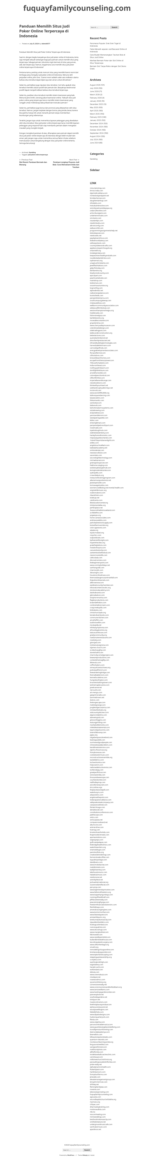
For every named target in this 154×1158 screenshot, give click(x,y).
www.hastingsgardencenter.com (102, 992)
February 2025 (96, 117)
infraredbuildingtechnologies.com (103, 343)
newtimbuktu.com (97, 223)
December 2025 (96, 104)
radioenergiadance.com (99, 293)
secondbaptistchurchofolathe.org (103, 1099)
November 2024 (96, 127)
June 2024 (94, 143)
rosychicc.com (95, 535)
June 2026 (94, 91)
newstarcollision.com (98, 453)
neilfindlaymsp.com (97, 782)
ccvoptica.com (95, 959)
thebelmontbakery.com (99, 240)
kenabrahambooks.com (99, 615)
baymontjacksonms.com (99, 730)
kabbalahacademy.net (98, 448)
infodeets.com (95, 203)
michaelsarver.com (97, 460)
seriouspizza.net (96, 820)
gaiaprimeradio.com (98, 695)
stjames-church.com (98, 647)
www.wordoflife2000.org (99, 393)
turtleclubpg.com (96, 770)
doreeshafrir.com (96, 652)
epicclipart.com (96, 275)
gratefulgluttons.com (98, 545)
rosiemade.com (96, 428)
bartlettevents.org (97, 318)
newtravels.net (95, 235)
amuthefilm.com (96, 620)
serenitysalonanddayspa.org (101, 208)
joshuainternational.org (99, 882)
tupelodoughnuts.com (98, 430)
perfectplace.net (96, 507)
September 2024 (97, 133)
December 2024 (96, 123)
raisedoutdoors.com (98, 383)
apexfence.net (95, 1129)
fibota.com (94, 1019)
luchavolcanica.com (97, 762)
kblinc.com (94, 420)
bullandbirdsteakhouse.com (101, 939)
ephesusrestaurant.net (99, 1007)
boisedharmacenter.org (99, 525)
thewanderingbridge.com (100, 672)
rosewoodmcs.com (97, 979)
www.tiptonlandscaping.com (101, 954)
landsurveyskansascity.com (100, 919)
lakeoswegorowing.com (99, 1092)
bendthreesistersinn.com (100, 747)
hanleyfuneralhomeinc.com (100, 435)
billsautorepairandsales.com (101, 1037)
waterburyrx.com (97, 792)
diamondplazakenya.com (100, 1032)
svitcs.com (94, 817)
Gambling (32, 152)
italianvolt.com (95, 405)
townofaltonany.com (98, 732)
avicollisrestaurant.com (99, 785)
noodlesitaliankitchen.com (100, 258)
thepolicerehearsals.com (99, 580)
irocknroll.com (95, 390)
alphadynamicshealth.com (100, 1067)
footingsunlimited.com (99, 924)
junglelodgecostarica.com (100, 707)
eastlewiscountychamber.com (101, 585)
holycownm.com (96, 765)
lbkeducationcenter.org (99, 502)
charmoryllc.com (96, 570)
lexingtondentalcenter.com (100, 470)
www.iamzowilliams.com (100, 989)
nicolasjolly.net (95, 625)
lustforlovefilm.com (97, 622)
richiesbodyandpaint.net (99, 195)
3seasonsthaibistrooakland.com (102, 510)
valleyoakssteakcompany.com (101, 802)
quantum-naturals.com (99, 1039)
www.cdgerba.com (97, 1022)
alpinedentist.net (96, 290)
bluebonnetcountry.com (99, 273)
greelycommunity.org (98, 635)
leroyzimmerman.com (98, 1082)
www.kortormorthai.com (100, 912)
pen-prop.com (95, 887)
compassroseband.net (99, 822)
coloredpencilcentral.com (100, 375)
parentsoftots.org (97, 852)
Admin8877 (46, 44)
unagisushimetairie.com (99, 263)
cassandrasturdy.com (98, 550)
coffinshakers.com (97, 665)
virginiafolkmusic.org (98, 490)
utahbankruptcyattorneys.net (101, 388)
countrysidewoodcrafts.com (101, 245)
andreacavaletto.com (98, 520)
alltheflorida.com (96, 1052)
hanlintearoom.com (98, 1072)
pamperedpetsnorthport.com (101, 425)
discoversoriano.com (98, 560)
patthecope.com (96, 815)
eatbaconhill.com (96, 228)
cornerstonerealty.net (98, 984)
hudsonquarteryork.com (99, 1017)
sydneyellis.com (96, 473)
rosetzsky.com (95, 640)
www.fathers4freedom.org (100, 892)
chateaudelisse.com (98, 303)
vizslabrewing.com (97, 410)
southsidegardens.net (98, 997)
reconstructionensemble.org (101, 757)
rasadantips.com (96, 220)
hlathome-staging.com (99, 465)
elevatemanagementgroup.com (102, 1079)
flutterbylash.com (97, 1069)
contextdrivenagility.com (99, 660)
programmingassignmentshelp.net (103, 230)
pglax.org (93, 735)
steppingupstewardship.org (101, 957)
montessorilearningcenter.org (101, 1042)
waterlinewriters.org (98, 847)
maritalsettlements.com (99, 725)
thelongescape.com (97, 702)
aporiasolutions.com (98, 837)
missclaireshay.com (97, 188)
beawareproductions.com (100, 657)
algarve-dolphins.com (98, 715)
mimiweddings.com (98, 1117)
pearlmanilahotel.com (98, 278)
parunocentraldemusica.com (101, 1024)
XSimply (85, 1155)
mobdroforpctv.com (98, 547)
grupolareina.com (97, 323)
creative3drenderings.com (100, 854)
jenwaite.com (95, 1077)
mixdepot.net (95, 977)
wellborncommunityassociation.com (104, 305)
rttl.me (92, 1112)
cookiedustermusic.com (99, 755)
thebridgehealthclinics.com (100, 845)
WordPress (70, 1155)
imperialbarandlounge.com (100, 380)
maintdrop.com (96, 280)
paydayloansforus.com (99, 238)
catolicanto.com (96, 500)
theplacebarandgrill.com (99, 790)
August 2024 (95, 136)
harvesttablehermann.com (100, 345)
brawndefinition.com (98, 602)
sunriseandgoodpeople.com (101, 742)
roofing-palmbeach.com (99, 368)
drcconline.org (95, 787)
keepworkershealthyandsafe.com (103, 255)
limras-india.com (96, 190)
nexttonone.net (96, 877)
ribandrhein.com (96, 495)
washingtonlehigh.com (99, 962)
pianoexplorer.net (97, 994)
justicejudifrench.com (98, 670)
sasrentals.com (96, 455)
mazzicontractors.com (98, 1002)
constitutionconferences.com (101, 812)
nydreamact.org (96, 260)
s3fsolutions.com (96, 355)
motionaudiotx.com (98, 1109)
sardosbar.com (96, 403)
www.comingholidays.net (100, 565)
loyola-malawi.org (97, 532)
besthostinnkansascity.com (100, 1119)
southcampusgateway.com (100, 300)
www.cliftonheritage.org (99, 944)
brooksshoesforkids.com (100, 832)
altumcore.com (96, 825)
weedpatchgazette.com (99, 418)
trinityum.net (95, 999)
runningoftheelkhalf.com (99, 897)
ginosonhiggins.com (98, 720)
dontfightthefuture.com (99, 370)
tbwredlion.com (96, 1034)
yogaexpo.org (95, 515)
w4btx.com (94, 443)
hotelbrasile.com (96, 313)
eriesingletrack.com (97, 423)
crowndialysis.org (97, 475)
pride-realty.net (96, 1064)
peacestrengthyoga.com (99, 902)
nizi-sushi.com (95, 690)
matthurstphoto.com (98, 1049)
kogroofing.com (96, 288)
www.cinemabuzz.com (99, 974)
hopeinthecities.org (97, 542)
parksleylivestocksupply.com (101, 522)
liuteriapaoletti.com (97, 740)
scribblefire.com (96, 512)
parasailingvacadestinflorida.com (103, 1062)
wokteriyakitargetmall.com (100, 468)
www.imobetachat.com (99, 864)
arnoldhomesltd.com (98, 373)
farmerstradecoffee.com (99, 857)
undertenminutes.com (99, 215)
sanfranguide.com (97, 567)
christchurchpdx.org (98, 612)
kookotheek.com (96, 295)
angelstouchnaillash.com (100, 445)
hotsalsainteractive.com (99, 205)
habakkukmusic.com (98, 874)
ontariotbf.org (95, 250)
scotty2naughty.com (98, 650)
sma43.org (94, 947)
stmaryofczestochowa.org (100, 667)
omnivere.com (95, 218)
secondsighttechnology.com (101, 458)
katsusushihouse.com (98, 632)
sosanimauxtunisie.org (99, 285)
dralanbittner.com (97, 413)
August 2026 (95, 85)
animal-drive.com (97, 827)
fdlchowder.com (96, 934)
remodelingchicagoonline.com (102, 949)
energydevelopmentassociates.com (104, 350)
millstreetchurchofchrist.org (101, 1059)
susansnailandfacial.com (99, 884)
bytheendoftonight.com (99, 540)
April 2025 (94, 111)
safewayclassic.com (97, 243)
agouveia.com (95, 1097)
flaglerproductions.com (99, 600)
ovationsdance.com (97, 492)
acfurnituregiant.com (98, 213)
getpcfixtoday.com (97, 268)
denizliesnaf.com (96, 810)
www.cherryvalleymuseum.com (102, 325)
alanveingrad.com (97, 717)
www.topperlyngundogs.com (101, 894)
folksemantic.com (97, 400)
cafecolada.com (96, 557)
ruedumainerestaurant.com (101, 637)
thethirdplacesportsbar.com (101, 1004)
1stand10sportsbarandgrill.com (102, 440)
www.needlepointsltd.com (100, 937)
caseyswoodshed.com (98, 805)
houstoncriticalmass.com (100, 575)
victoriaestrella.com (97, 775)
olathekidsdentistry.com (99, 433)
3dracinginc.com (96, 572)
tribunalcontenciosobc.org (100, 587)
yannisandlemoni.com (98, 415)
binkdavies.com (96, 610)
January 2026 (95, 101)
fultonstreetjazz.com (98, 315)
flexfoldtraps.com (97, 907)
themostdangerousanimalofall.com (104, 577)
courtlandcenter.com (98, 780)
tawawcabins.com (97, 398)
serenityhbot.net (96, 879)
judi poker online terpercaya (38, 155)
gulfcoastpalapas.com (98, 842)
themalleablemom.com (99, 675)
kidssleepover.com (97, 233)
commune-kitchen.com (99, 617)
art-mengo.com (96, 692)
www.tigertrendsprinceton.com (102, 889)
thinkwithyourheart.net (99, 385)
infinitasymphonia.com (99, 627)
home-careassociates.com (100, 517)
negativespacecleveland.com (101, 737)
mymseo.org (95, 1102)
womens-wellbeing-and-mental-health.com (107, 487)
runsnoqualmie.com (98, 927)
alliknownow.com (97, 582)
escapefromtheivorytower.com (102, 360)
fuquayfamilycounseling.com (77, 8)
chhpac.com (95, 1104)
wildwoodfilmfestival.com (100, 308)
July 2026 (94, 88)
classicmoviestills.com (98, 555)
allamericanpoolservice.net (100, 480)
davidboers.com (96, 862)
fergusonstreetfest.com (99, 1044)
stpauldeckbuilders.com (99, 922)
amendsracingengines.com (100, 909)
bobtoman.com (96, 283)
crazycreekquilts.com (98, 607)
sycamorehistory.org (98, 982)
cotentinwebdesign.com (99, 328)
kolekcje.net (94, 497)
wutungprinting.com (98, 722)
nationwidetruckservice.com (101, 767)
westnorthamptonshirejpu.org (102, 310)
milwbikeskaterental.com (100, 727)
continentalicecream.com (100, 605)
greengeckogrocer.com (99, 463)
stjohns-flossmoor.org (98, 750)
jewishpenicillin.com (98, 482)
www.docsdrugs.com (98, 929)
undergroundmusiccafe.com (101, 1124)
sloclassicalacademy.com (100, 590)
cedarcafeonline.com (98, 210)
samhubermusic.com (98, 1127)
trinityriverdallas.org (98, 505)
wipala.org (94, 530)
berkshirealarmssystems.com (101, 408)
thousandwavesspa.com (99, 777)
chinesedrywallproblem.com (101, 745)
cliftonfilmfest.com (97, 378)
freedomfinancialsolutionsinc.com (103, 904)
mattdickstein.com (97, 867)
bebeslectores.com (97, 335)
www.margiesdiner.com (99, 932)
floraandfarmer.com (98, 353)
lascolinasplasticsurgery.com (101, 942)
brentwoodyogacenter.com (100, 952)
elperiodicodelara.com (98, 193)
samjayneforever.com (98, 1047)
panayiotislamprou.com (99, 298)
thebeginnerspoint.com (99, 562)
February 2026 (96, 98)
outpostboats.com (97, 537)
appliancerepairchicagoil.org (101, 248)
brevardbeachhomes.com (100, 358)
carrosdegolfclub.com (98, 348)
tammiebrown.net (97, 697)
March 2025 (95, 114)
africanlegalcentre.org (98, 630)
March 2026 (95, 95)
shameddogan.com (97, 850)
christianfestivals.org (98, 710)
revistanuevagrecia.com (99, 645)
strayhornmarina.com (98, 597)
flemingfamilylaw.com (98, 1087)
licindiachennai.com (98, 198)
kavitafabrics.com (97, 760)
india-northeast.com (98, 365)
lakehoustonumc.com (98, 872)
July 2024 (94, 139)
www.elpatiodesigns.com (100, 1014)
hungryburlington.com (99, 680)
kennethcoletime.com (98, 677)
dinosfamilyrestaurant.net (100, 340)
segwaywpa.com (96, 840)
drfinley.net (94, 1084)
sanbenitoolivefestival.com (100, 552)
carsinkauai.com (96, 1057)
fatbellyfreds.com (97, 1012)
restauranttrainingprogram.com (102, 478)
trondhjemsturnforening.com (101, 1029)
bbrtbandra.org (96, 270)
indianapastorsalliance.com (100, 800)
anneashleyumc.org (98, 917)
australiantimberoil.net (99, 338)
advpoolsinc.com (96, 795)
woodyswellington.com (99, 1009)
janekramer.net (96, 687)
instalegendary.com (97, 253)
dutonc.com (94, 700)
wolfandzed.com (96, 969)
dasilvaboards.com (97, 592)
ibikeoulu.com (95, 662)
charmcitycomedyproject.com (101, 655)
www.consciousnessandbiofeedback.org (106, 987)
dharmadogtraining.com (99, 1107)
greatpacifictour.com (98, 772)
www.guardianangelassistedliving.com (105, 1027)
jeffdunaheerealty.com (99, 899)
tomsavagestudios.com (99, 485)
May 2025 (94, 107)
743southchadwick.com (99, 363)
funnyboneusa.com (97, 752)
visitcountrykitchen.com (99, 712)
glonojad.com (95, 642)
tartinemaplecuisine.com (99, 685)
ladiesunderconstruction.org (101, 333)
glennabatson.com (97, 595)
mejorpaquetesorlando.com (101, 438)
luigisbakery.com (96, 964)
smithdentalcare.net (98, 1122)
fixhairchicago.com (97, 807)
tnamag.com (95, 830)
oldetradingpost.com (98, 330)
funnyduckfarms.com (98, 1074)
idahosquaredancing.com (100, 395)
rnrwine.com (95, 1089)
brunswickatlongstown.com (101, 682)
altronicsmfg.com (97, 225)
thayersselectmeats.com (99, 835)
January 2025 (95, 120)
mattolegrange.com (98, 705)
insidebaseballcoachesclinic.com (102, 1054)
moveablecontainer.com (99, 320)
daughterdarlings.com (98, 200)
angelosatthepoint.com (99, 797)
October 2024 (95, 130)
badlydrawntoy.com (98, 869)
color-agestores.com (98, 527)
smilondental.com (97, 450)
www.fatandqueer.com (99, 914)
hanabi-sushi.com (97, 967)
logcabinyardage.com (98, 859)
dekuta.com (94, 972)
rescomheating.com (98, 1114)
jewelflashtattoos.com (98, 265)
